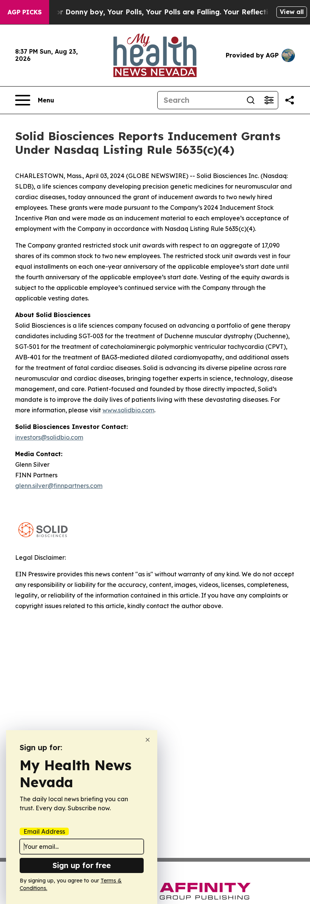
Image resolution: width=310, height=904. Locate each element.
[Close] (147, 739)
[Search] (251, 100)
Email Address (44, 831)
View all (292, 11)
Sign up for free (82, 865)
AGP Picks (25, 12)
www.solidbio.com (128, 410)
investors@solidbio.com (49, 437)
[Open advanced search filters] (269, 100)
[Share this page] (289, 100)
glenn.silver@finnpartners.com (58, 485)
